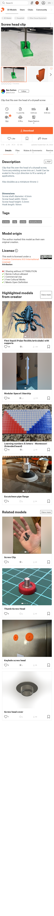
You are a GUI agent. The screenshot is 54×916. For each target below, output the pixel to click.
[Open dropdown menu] (50, 24)
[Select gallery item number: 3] (28, 491)
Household (20, 18)
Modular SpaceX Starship (17, 393)
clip (14, 222)
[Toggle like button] (5, 346)
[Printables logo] (2, 9)
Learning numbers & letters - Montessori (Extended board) (25, 444)
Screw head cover (13, 712)
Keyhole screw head (15, 660)
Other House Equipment (37, 18)
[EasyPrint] (32, 3)
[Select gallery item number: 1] (25, 336)
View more (46, 294)
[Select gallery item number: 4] (30, 491)
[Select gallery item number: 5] (31, 603)
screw (23, 222)
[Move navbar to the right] (51, 10)
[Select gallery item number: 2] (28, 336)
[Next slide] (50, 74)
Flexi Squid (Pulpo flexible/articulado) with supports (26, 341)
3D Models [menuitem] (12, 9)
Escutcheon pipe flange (16, 496)
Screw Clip (10, 557)
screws (6, 222)
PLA (7, 121)
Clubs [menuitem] (30, 9)
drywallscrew (35, 222)
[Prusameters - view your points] (37, 3)
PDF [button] (49, 161)
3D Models (7, 18)
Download (28, 130)
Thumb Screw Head (14, 608)
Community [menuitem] (41, 9)
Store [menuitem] (22, 9)
